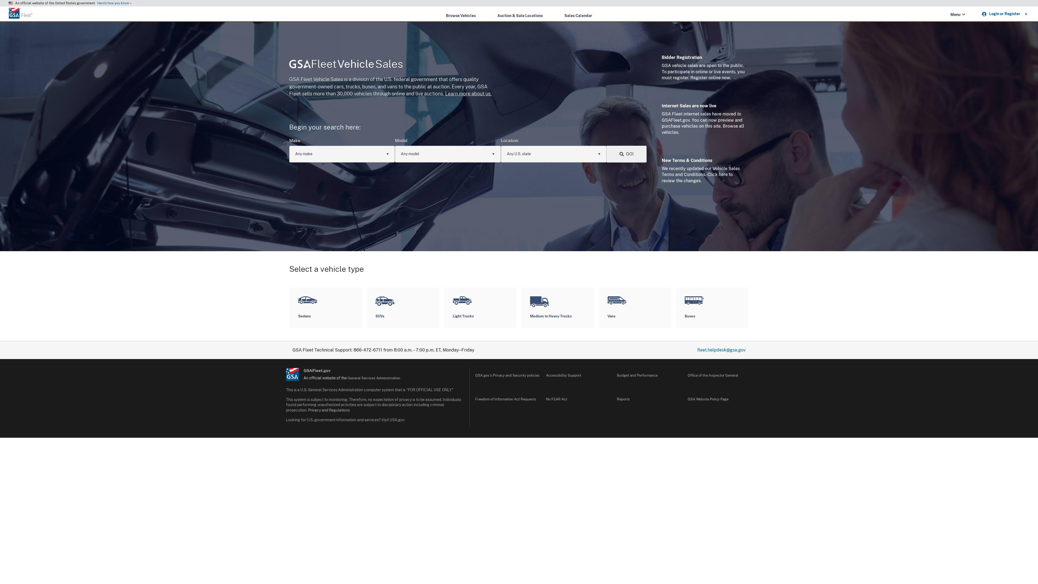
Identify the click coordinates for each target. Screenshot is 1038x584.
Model (401, 140)
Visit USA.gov (393, 420)
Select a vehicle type (326, 268)
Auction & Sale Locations (520, 15)
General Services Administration (374, 378)
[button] (963, 14)
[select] (387, 154)
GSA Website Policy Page (708, 399)
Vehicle (357, 64)
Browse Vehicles (461, 15)
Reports (623, 399)
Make (294, 140)
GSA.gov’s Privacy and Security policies (507, 375)
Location (509, 140)
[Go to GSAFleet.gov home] (293, 374)
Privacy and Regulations (329, 410)
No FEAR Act (556, 399)
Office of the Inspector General (713, 375)
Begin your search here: (325, 127)
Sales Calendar (578, 15)
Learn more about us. (468, 94)
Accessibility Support (563, 375)
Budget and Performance (637, 375)
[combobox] (342, 154)
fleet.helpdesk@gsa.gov (721, 350)
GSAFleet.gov (317, 370)
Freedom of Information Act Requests (505, 399)
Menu (955, 14)
